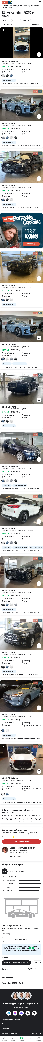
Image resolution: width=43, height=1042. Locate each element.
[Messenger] (15, 1013)
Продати (21, 1040)
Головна (4, 1040)
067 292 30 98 (15, 856)
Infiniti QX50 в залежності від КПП (16, 963)
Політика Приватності (10, 1024)
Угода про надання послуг (11, 1020)
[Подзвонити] (34, 1013)
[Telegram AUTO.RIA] (8, 1013)
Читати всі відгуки (21, 939)
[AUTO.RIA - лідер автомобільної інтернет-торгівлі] (7, 2)
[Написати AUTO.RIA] (28, 1013)
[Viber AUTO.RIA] (21, 1013)
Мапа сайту (6, 1028)
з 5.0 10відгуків (16, 871)
